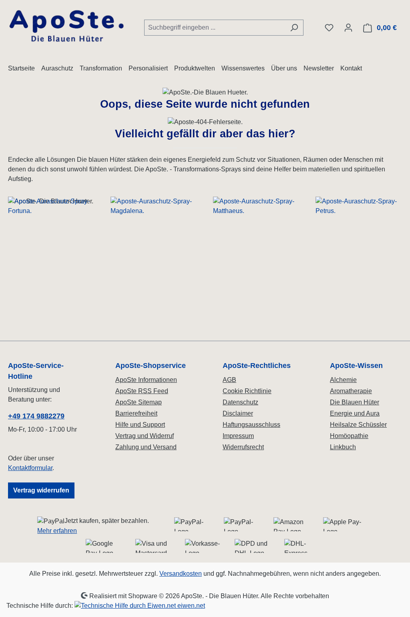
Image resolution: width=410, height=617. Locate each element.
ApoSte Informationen (146, 379)
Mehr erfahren (57, 530)
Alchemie (343, 379)
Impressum (238, 435)
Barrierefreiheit (136, 413)
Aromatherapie (351, 391)
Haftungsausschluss (251, 424)
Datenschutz (240, 402)
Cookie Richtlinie (247, 391)
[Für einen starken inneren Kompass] (51, 265)
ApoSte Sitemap (138, 402)
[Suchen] (294, 28)
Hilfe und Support (140, 424)
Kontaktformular (30, 467)
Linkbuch (343, 447)
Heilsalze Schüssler (358, 424)
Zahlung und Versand (146, 447)
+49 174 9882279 (36, 416)
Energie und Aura (355, 413)
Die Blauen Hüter (354, 402)
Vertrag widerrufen (41, 490)
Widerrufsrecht (243, 447)
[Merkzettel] (329, 28)
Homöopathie (349, 435)
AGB (229, 379)
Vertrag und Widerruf (144, 435)
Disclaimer (238, 413)
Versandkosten (180, 573)
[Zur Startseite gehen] (68, 26)
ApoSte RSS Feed (141, 391)
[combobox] (214, 28)
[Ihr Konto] (348, 28)
